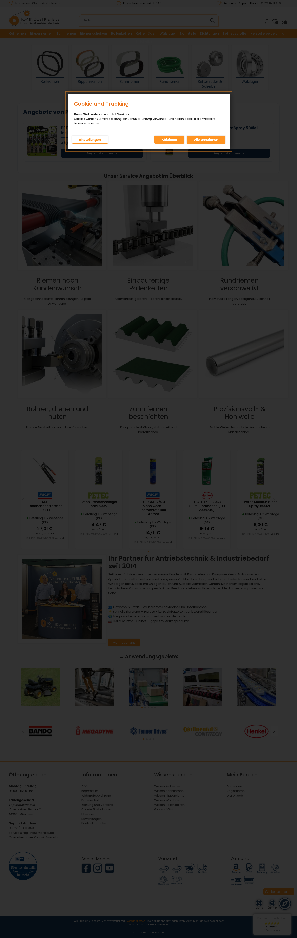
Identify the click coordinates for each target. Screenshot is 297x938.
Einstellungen (90, 139)
